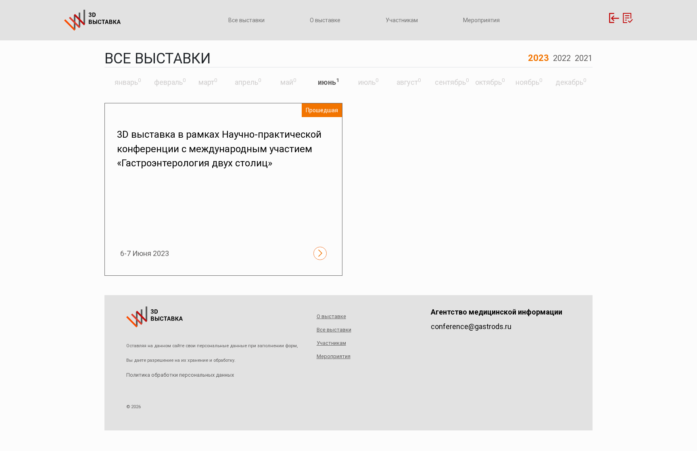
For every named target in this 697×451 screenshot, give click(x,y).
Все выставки (246, 20)
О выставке (325, 20)
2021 (584, 58)
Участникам (402, 20)
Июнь (328, 82)
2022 (562, 58)
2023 (538, 58)
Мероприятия (481, 20)
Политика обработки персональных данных (180, 375)
